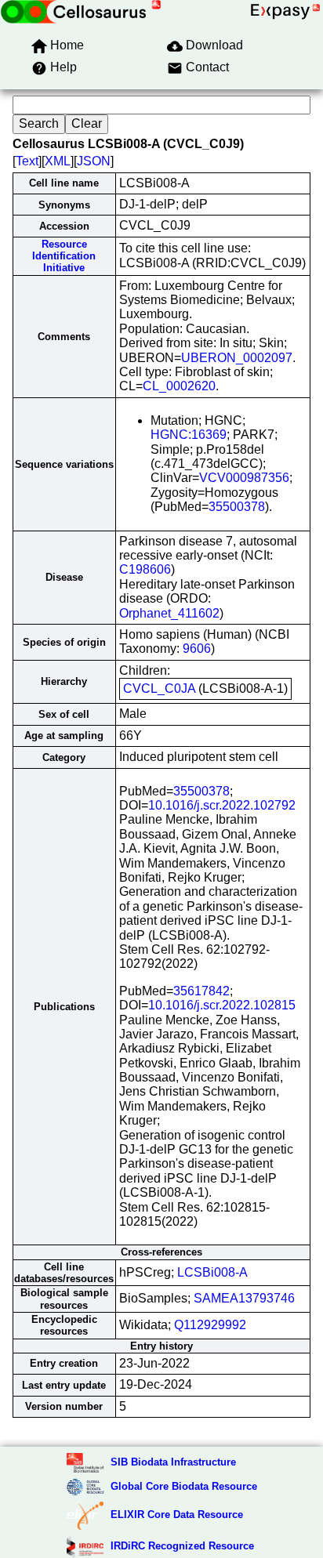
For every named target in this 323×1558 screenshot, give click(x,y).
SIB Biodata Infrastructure (173, 1462)
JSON (94, 161)
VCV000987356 (244, 477)
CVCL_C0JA (159, 688)
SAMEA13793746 (244, 1298)
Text (27, 161)
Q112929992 (210, 1325)
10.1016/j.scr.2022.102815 (222, 1005)
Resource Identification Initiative (64, 256)
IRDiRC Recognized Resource (182, 1546)
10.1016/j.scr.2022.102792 (222, 805)
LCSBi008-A (212, 1272)
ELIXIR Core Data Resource (177, 1514)
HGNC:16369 (189, 434)
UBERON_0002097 (236, 357)
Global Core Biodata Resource (184, 1486)
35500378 (237, 506)
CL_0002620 (179, 386)
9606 (197, 648)
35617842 (201, 991)
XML (58, 161)
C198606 (145, 569)
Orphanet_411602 (169, 613)
